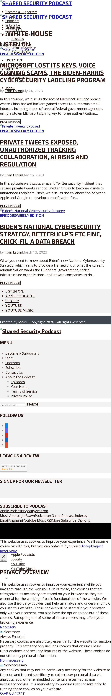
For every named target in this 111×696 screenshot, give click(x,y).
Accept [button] (87, 546)
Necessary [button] (8, 627)
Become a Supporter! (21, 12)
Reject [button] (98, 546)
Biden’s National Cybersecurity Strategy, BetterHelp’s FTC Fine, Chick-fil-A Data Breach (50, 234)
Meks (22, 322)
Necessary (12, 631)
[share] (6, 578)
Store (9, 358)
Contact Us (14, 372)
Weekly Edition (30, 54)
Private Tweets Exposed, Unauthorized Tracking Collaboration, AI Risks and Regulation (44, 153)
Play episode (10, 122)
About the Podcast (20, 377)
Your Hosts (19, 386)
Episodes (17, 38)
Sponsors (12, 20)
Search (32, 404)
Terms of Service (24, 391)
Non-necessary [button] (11, 660)
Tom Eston (13, 90)
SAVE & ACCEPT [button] (12, 693)
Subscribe (13, 367)
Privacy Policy (21, 396)
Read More (8, 551)
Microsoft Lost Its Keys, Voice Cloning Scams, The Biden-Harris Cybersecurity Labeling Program (53, 72)
